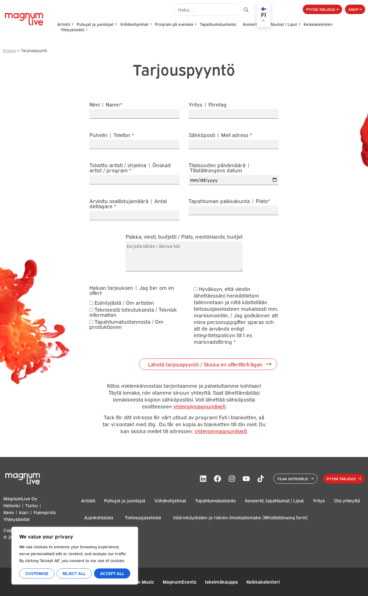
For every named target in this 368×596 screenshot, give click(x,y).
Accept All (112, 573)
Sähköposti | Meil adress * (220, 135)
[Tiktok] (260, 479)
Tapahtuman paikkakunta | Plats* (229, 201)
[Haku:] (207, 9)
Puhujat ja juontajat (95, 24)
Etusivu (9, 50)
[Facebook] (217, 479)
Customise (36, 573)
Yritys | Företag (208, 105)
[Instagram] (232, 479)
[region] (75, 556)
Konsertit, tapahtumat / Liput (274, 500)
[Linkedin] (203, 479)
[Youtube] (246, 479)
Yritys (319, 500)
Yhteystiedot (72, 29)
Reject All (74, 573)
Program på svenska (174, 24)
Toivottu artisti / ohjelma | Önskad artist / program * (130, 167)
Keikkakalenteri (318, 24)
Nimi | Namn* (105, 105)
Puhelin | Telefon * (111, 135)
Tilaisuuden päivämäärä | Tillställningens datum (219, 167)
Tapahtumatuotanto (218, 24)
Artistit (63, 24)
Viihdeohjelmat (134, 24)
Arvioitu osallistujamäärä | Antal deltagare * (128, 203)
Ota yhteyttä (347, 500)
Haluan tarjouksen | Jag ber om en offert (131, 290)
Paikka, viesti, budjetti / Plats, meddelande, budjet (184, 237)
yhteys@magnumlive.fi (199, 406)
